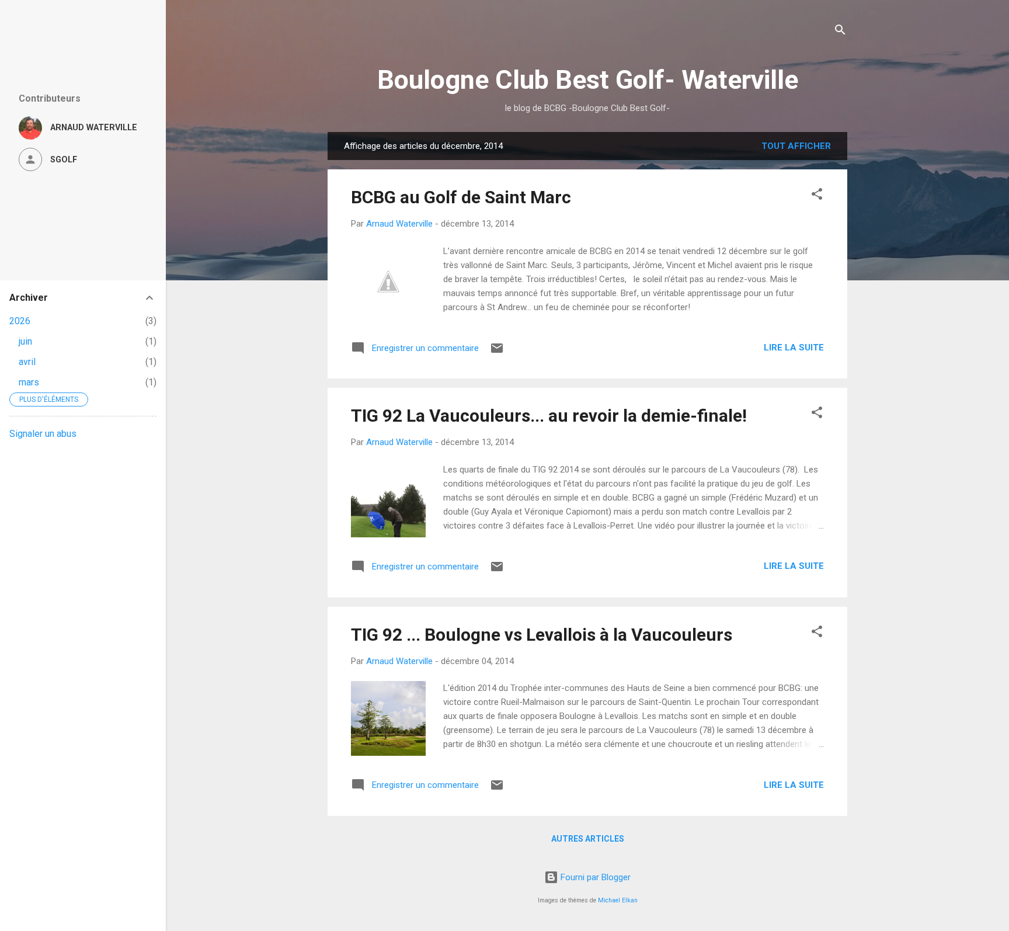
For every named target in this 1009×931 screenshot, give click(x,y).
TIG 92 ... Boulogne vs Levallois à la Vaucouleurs (541, 634)
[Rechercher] (840, 32)
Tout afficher (796, 146)
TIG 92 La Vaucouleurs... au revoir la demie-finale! (549, 415)
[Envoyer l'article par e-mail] (497, 352)
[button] (817, 196)
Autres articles (587, 838)
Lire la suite (794, 347)
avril (27, 361)
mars (29, 382)
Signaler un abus (42, 433)
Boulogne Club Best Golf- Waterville (587, 79)
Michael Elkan (618, 900)
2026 (19, 320)
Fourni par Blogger (594, 877)
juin (25, 341)
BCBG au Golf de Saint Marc (461, 197)
